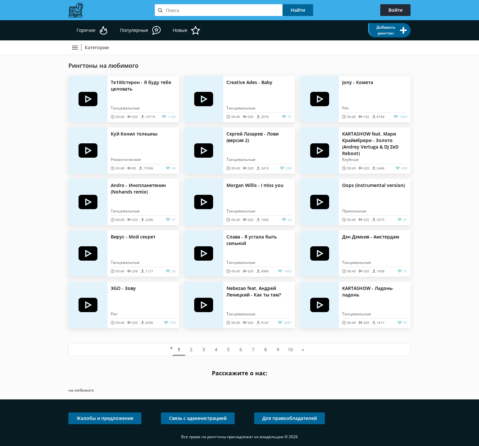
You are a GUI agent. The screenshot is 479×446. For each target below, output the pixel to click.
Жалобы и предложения (105, 418)
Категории (97, 47)
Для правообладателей (289, 418)
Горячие (86, 30)
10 (290, 349)
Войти (395, 10)
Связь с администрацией (197, 418)
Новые (180, 30)
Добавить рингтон (385, 30)
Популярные (134, 30)
